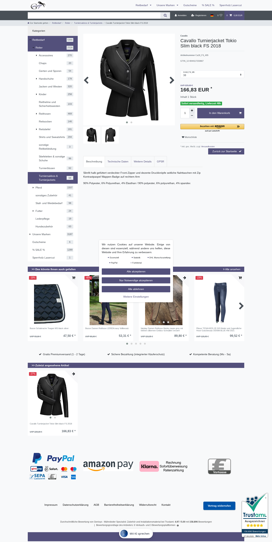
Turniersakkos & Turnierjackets (88, 23)
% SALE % (208, 5)
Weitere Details (143, 161)
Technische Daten (118, 161)
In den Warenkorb (219, 112)
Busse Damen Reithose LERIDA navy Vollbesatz (107, 328)
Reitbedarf (142, 5)
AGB (96, 504)
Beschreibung (94, 161)
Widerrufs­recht (147, 504)
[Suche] (165, 15)
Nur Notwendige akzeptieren (136, 280)
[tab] (94, 161)
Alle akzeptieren (136, 271)
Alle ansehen (232, 269)
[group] (219, 300)
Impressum (51, 504)
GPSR (160, 161)
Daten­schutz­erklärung (75, 504)
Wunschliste (190, 137)
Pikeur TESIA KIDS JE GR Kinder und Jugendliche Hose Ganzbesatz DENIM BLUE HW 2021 (218, 329)
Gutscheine (190, 5)
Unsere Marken (166, 5)
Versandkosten (208, 146)
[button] (212, 128)
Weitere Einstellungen (136, 296)
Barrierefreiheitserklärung (119, 504)
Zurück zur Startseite (224, 151)
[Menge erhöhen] (191, 110)
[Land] (211, 15)
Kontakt (166, 504)
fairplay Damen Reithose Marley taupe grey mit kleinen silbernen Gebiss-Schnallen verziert (162, 329)
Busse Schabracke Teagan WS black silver (49, 328)
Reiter (67, 23)
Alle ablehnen (136, 288)
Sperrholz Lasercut (230, 5)
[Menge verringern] (191, 115)
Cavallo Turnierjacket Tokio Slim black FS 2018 (51, 424)
